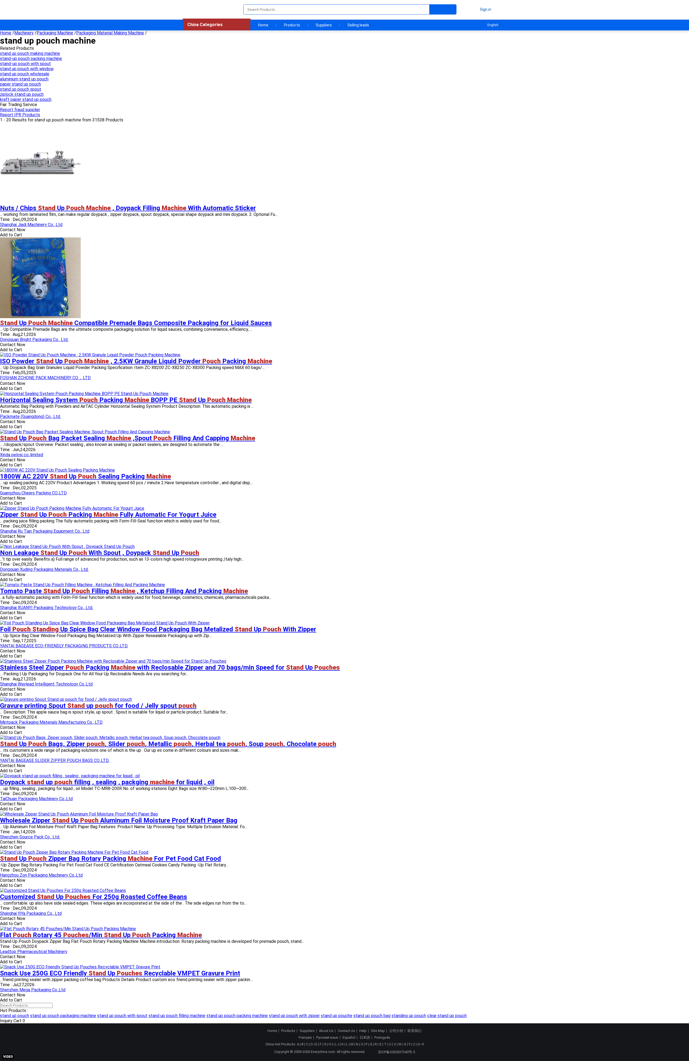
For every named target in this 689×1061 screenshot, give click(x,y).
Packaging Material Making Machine (110, 33)
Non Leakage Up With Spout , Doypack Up (99, 553)
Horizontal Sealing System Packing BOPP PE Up (126, 400)
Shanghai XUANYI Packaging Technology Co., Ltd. (46, 607)
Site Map (378, 1030)
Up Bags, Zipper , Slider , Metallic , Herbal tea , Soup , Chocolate (168, 744)
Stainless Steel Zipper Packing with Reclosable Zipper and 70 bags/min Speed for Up (170, 667)
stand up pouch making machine (30, 53)
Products (292, 25)
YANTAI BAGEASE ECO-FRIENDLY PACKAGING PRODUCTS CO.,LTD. (64, 645)
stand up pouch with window (27, 68)
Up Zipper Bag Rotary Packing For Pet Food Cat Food (110, 858)
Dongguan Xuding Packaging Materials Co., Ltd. (44, 569)
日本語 (365, 1037)
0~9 (420, 1044)
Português (382, 1037)
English (492, 25)
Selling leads (358, 25)
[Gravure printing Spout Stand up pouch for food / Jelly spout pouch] (66, 699)
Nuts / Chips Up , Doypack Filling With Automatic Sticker (128, 208)
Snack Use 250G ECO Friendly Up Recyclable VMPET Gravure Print (120, 973)
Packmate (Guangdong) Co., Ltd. (30, 416)
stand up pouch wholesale (24, 73)
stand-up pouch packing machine (31, 58)
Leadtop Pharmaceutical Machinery (33, 951)
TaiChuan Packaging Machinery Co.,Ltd (36, 798)
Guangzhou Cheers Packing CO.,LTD (33, 493)
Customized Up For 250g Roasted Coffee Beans (93, 897)
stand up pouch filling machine (177, 1015)
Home (263, 25)
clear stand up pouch (447, 1015)
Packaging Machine (55, 33)
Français (305, 1037)
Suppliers (324, 25)
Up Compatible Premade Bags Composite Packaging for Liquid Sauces (136, 323)
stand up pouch (14, 1015)
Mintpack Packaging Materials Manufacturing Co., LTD (51, 722)
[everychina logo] (198, 9)
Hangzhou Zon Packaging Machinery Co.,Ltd (41, 875)
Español (349, 1037)
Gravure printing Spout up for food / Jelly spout (98, 705)
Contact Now (12, 229)
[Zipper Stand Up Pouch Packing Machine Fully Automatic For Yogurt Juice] (72, 508)
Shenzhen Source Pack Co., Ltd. (30, 836)
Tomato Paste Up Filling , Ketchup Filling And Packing (124, 591)
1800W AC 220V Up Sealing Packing (85, 476)
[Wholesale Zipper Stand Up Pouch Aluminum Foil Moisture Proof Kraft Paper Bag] (79, 814)
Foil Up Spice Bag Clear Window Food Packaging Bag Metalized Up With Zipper (158, 629)
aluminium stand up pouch (24, 79)
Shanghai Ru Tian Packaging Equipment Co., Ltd (44, 531)
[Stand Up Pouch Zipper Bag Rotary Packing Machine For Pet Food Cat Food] (74, 852)
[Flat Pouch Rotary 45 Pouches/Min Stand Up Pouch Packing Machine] (68, 928)
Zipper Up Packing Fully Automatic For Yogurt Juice (108, 514)
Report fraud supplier (20, 109)
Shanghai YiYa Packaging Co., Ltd (31, 913)
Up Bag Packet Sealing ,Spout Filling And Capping (127, 438)
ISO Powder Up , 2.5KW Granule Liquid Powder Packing (136, 361)
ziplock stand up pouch (22, 94)
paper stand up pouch (20, 84)
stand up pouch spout (20, 89)
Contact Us (346, 1030)
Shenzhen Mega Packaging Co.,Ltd (32, 989)
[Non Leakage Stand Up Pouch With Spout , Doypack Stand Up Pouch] (67, 546)
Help (363, 1030)
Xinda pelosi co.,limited (21, 454)
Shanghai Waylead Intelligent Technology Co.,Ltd (46, 684)
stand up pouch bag (372, 1015)
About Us (326, 1030)
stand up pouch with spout (122, 1015)
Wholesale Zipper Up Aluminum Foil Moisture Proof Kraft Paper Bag (118, 820)
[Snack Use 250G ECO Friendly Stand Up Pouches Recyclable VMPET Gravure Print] (80, 966)
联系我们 (414, 1030)
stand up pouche (336, 1015)
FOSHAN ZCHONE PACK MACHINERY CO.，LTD (45, 377)
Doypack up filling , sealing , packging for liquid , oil (107, 782)
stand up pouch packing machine (237, 1015)
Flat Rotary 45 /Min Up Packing (101, 935)
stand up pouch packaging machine (63, 1015)
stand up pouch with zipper (294, 1015)
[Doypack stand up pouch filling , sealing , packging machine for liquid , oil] (70, 775)
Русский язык (327, 1037)
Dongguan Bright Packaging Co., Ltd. (34, 339)
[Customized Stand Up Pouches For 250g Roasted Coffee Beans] (63, 890)
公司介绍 (396, 1030)
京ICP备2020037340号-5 (396, 1052)
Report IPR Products (20, 114)
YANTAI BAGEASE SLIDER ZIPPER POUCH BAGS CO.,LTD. (54, 760)
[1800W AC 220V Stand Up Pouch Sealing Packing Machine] (57, 470)
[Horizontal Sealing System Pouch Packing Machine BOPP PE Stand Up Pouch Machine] (84, 393)
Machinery (24, 33)
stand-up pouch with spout (25, 63)
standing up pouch (409, 1015)
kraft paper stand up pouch (25, 99)
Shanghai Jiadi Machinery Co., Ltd (31, 224)
